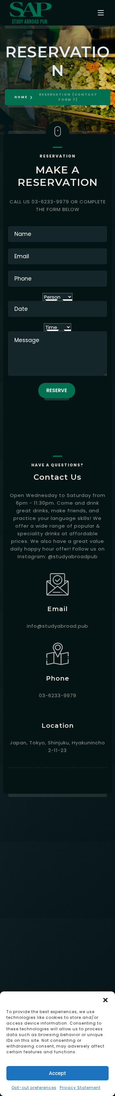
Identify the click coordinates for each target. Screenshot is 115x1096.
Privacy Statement (80, 1087)
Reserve (56, 390)
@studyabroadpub (73, 556)
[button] (105, 999)
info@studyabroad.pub (57, 626)
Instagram (96, 968)
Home (20, 97)
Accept (57, 1073)
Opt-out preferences (34, 1087)
